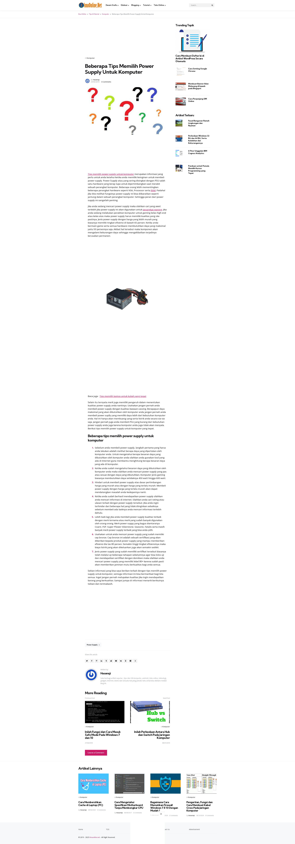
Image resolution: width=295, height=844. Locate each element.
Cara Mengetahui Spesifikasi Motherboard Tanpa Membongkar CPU (128, 805)
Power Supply (93, 645)
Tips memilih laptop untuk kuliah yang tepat (123, 396)
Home (80, 829)
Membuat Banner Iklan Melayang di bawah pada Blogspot (198, 86)
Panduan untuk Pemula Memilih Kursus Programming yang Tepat (198, 169)
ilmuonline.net (95, 837)
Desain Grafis (111, 5)
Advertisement (194, 829)
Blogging (135, 5)
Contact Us (165, 829)
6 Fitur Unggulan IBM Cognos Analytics (197, 152)
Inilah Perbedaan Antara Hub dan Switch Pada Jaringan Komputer (152, 735)
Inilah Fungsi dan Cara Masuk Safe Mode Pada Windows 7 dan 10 (103, 735)
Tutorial (146, 5)
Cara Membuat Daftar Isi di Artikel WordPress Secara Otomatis (190, 58)
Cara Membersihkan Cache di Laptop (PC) (90, 804)
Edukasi (124, 5)
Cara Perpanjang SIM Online (197, 100)
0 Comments (106, 82)
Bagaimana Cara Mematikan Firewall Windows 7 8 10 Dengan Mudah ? (164, 806)
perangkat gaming (152, 209)
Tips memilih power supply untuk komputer (111, 174)
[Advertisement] (127, 38)
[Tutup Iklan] (162, 814)
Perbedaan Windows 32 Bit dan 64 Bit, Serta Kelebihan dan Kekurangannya (198, 139)
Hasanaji (96, 80)
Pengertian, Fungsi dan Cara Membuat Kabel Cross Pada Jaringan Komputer (199, 806)
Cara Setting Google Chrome (197, 69)
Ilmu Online (82, 14)
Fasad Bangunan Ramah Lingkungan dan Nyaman (198, 123)
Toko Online (159, 5)
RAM (153, 190)
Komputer (105, 14)
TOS (107, 829)
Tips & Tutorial (94, 14)
